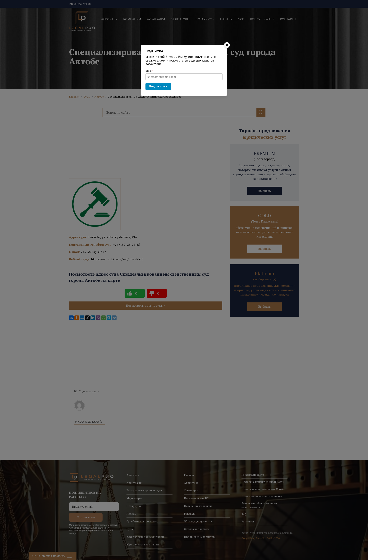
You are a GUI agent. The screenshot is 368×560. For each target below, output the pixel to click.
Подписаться (158, 86)
